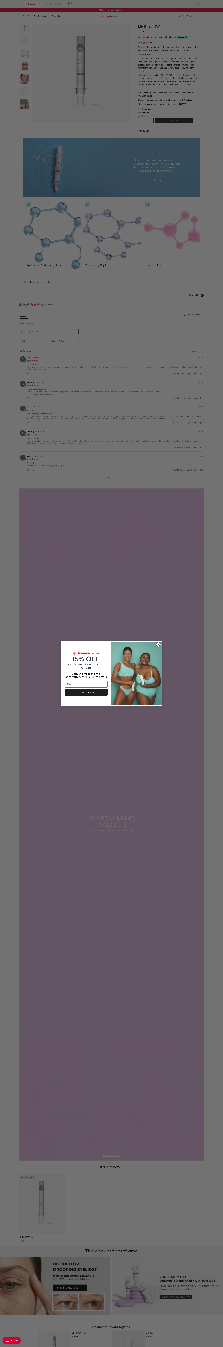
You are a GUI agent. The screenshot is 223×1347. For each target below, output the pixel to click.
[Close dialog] (158, 644)
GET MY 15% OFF (86, 692)
